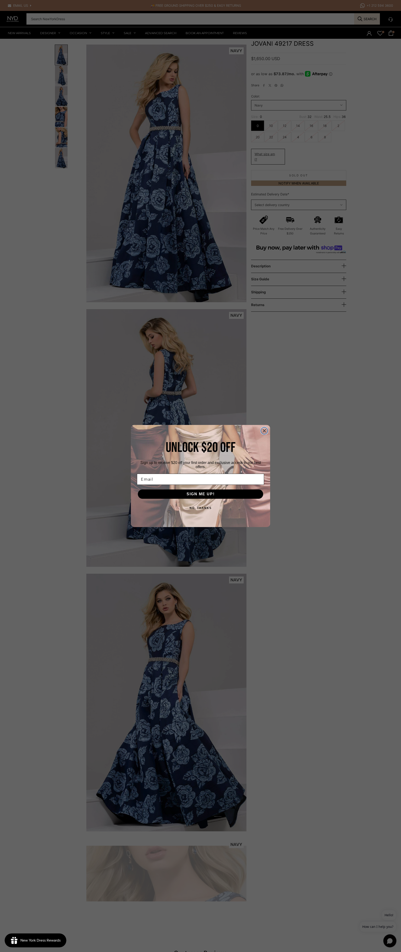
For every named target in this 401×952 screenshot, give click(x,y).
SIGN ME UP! (201, 494)
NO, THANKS (201, 508)
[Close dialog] (264, 430)
